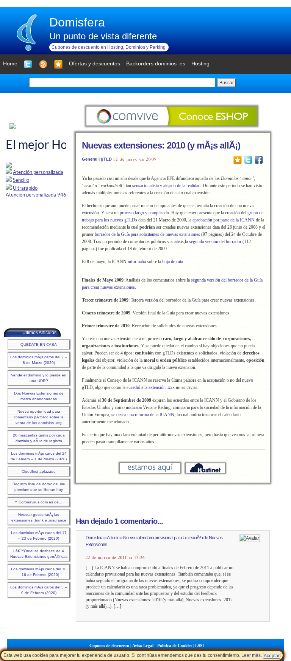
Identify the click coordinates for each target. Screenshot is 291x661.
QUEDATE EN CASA (38, 344)
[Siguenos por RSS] (43, 64)
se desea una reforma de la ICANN (142, 414)
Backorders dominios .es (155, 63)
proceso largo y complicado (144, 212)
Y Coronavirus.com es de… (39, 502)
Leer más (251, 655)
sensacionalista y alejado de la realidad (166, 185)
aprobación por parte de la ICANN (223, 220)
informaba (137, 261)
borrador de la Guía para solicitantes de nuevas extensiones (147, 234)
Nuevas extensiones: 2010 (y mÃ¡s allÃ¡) (161, 145)
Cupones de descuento (109, 645)
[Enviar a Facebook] (258, 159)
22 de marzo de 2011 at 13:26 (115, 557)
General (89, 159)
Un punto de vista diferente (103, 36)
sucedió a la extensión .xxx (151, 387)
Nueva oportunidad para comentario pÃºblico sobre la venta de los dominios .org (39, 417)
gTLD (106, 159)
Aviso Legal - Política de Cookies (162, 645)
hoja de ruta (172, 261)
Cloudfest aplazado (39, 471)
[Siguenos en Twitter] (28, 64)
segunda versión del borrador (215, 241)
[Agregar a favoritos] (58, 64)
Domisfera (77, 22)
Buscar (226, 82)
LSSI (199, 645)
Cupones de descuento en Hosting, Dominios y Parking (109, 47)
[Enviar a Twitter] (248, 159)
